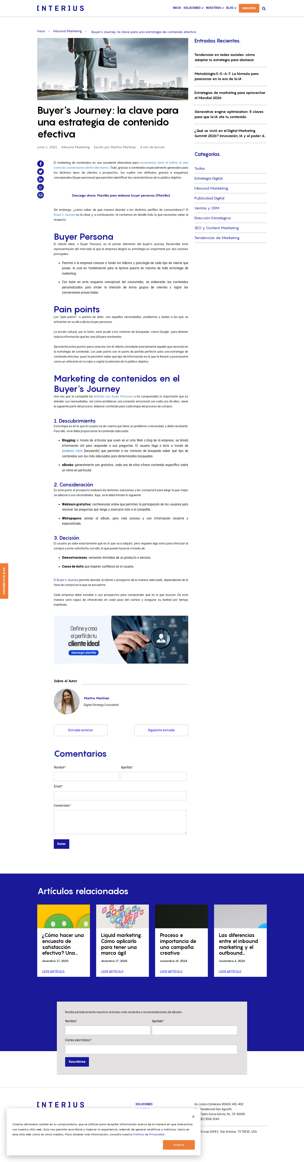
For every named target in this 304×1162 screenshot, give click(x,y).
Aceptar (179, 1145)
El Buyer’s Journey (66, 580)
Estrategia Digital (208, 178)
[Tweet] (40, 171)
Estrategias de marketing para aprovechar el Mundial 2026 (229, 95)
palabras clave (72, 451)
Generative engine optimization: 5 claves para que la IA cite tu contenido (228, 114)
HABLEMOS (249, 8)
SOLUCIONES (144, 1104)
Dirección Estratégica (212, 218)
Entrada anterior (80, 730)
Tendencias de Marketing (216, 238)
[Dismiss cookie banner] (193, 1116)
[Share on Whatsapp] (40, 187)
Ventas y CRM (206, 208)
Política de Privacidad (148, 1134)
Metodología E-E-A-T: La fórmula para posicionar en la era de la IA (226, 76)
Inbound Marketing (67, 31)
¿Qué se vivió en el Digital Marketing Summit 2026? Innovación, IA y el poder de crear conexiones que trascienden (230, 134)
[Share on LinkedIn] (40, 179)
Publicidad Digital (209, 198)
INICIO (177, 8)
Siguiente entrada (161, 730)
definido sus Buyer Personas (113, 397)
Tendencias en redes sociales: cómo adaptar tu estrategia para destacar (224, 57)
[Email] (40, 195)
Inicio (41, 31)
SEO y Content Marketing (216, 228)
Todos (199, 168)
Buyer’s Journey (64, 215)
